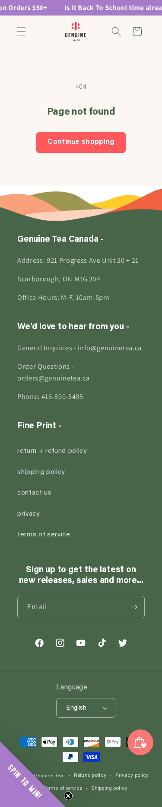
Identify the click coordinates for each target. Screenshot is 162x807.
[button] (21, 31)
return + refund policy (52, 451)
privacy (28, 514)
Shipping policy (109, 788)
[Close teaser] (68, 795)
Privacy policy (132, 775)
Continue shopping (81, 142)
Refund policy (90, 775)
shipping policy (41, 472)
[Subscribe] (134, 607)
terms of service (43, 535)
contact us (34, 493)
